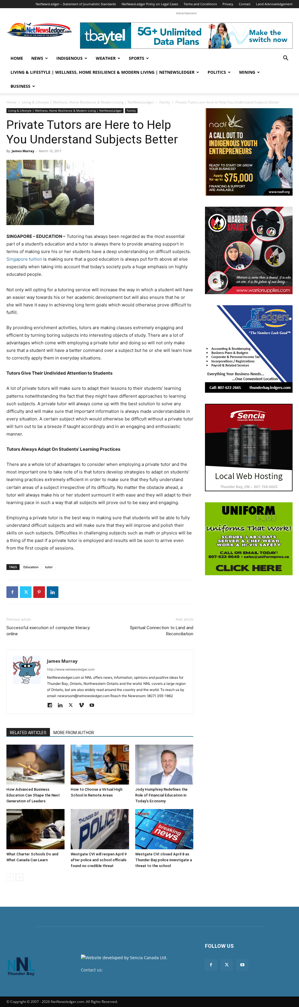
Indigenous (69, 58)
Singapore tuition (24, 259)
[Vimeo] (83, 705)
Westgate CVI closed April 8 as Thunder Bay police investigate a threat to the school (163, 860)
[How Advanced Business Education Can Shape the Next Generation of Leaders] (35, 765)
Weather (106, 58)
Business (20, 86)
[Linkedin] (52, 592)
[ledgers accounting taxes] (249, 349)
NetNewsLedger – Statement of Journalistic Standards (76, 4)
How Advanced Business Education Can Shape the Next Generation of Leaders (33, 795)
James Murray (23, 151)
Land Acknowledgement (274, 4)
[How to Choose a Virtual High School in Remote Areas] (100, 765)
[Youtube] (94, 705)
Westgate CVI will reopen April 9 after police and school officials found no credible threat (98, 860)
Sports (136, 58)
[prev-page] (10, 877)
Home (17, 58)
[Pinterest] (39, 592)
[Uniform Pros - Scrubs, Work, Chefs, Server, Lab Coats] (249, 538)
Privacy (227, 4)
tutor (49, 567)
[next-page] (19, 877)
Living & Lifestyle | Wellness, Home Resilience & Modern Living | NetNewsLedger (102, 72)
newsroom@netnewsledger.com (135, 970)
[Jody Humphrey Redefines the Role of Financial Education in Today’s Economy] (164, 765)
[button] (286, 59)
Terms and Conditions (200, 4)
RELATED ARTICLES (28, 732)
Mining (247, 72)
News (37, 58)
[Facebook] (12, 592)
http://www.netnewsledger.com (71, 669)
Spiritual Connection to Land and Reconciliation (161, 630)
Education (31, 567)
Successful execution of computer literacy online (48, 630)
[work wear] (249, 250)
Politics (217, 72)
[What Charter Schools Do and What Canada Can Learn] (35, 829)
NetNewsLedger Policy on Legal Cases (149, 4)
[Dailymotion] (52, 705)
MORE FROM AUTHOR (73, 732)
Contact (245, 4)
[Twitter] (26, 592)
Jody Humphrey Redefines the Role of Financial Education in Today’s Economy (161, 795)
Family (164, 102)
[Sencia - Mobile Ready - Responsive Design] (249, 447)
